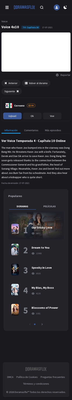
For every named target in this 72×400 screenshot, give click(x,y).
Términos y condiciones (36, 383)
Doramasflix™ (22, 392)
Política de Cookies (27, 377)
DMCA (10, 377)
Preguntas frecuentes (53, 377)
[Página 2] (37, 324)
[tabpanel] (36, 269)
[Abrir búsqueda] (41, 7)
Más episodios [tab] (53, 130)
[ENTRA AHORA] (57, 7)
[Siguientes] (42, 324)
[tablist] (36, 206)
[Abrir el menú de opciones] (7, 7)
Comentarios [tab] (31, 130)
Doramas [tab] (22, 206)
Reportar (66, 75)
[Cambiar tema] (65, 7)
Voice (4, 21)
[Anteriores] (30, 324)
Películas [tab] (49, 206)
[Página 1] (34, 324)
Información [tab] (11, 130)
